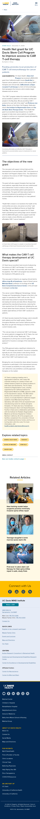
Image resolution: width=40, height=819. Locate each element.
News (5, 10)
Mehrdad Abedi (7, 283)
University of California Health (12, 790)
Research (24, 440)
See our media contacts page (13, 459)
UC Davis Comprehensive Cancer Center (18, 284)
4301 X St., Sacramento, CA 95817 (20, 809)
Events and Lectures (8, 636)
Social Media (6, 738)
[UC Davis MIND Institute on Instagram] (23, 592)
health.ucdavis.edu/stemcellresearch (16, 426)
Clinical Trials (6, 762)
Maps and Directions (9, 742)
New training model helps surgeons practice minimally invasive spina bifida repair (18, 508)
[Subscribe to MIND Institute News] (30, 592)
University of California (9, 794)
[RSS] (26, 693)
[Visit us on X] (17, 693)
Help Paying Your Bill (9, 769)
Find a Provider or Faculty (10, 755)
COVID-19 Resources (9, 777)
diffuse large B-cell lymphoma (12, 281)
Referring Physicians (9, 766)
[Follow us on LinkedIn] (12, 693)
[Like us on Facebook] (10, 592)
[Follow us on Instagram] (22, 693)
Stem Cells (6, 46)
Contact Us (5, 621)
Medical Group (7, 721)
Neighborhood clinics (9, 710)
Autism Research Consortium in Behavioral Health (18, 653)
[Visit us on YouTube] (3, 693)
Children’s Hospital (8, 703)
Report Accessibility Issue (28, 806)
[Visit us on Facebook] (7, 693)
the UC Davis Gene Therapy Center (19, 108)
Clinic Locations (7, 758)
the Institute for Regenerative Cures (19, 107)
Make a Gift (10, 604)
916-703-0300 (20, 618)
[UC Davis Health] (8, 686)
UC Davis (5, 786)
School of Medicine (10, 444)
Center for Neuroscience (10, 671)
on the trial (13, 288)
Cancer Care (8, 449)
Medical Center (7, 699)
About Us (5, 731)
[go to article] (20, 493)
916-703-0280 (13, 616)
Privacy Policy (16, 806)
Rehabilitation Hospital (9, 706)
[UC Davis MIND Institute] (10, 3)
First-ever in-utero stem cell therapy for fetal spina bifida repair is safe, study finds (18, 568)
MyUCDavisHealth (8, 751)
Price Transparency (8, 773)
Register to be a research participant (14, 629)
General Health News (10, 440)
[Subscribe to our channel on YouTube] (17, 592)
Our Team (5, 644)
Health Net (28, 80)
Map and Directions (8, 640)
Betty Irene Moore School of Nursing (14, 717)
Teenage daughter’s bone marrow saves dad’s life (17, 538)
